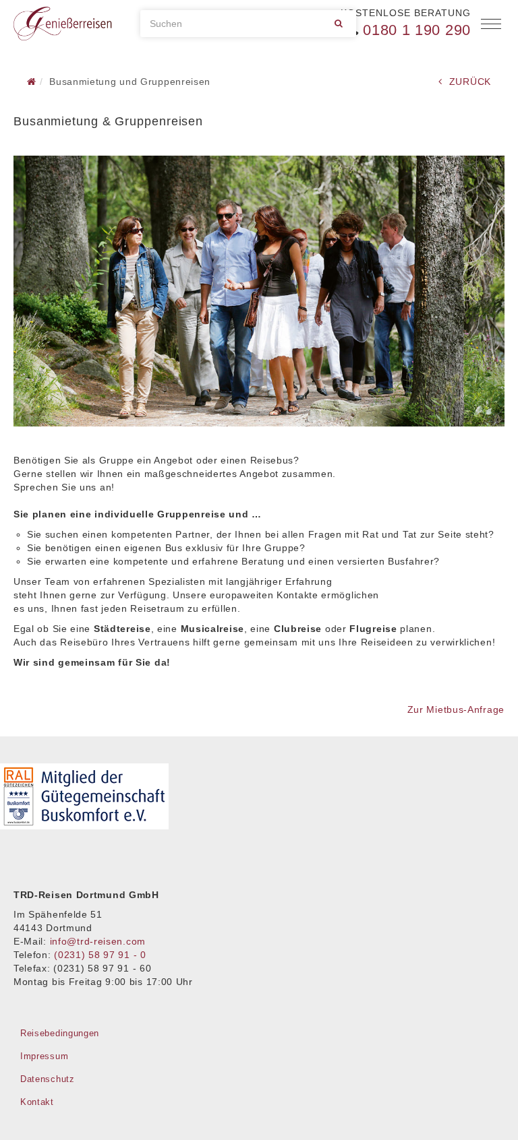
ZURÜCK (470, 81)
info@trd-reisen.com (98, 941)
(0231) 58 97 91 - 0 (100, 954)
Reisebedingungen (59, 1033)
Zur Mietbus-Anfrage (456, 709)
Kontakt (37, 1102)
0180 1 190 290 (417, 30)
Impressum (44, 1056)
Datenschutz (47, 1079)
